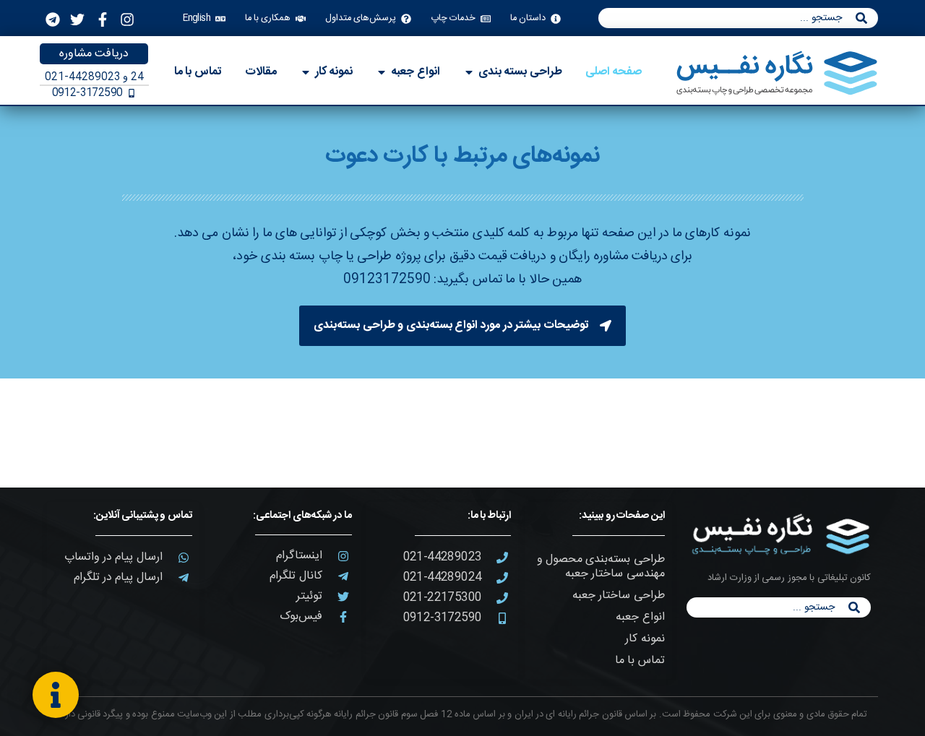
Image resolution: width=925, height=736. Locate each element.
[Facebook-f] (102, 19)
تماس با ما (639, 660)
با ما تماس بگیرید (481, 279)
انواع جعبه (640, 617)
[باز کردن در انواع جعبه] (381, 72)
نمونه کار (644, 639)
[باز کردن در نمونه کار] (305, 72)
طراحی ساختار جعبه (618, 595)
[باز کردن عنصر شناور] (56, 695)
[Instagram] (127, 19)
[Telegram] (53, 19)
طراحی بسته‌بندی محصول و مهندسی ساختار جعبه (600, 567)
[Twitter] (77, 19)
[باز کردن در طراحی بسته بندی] (469, 72)
